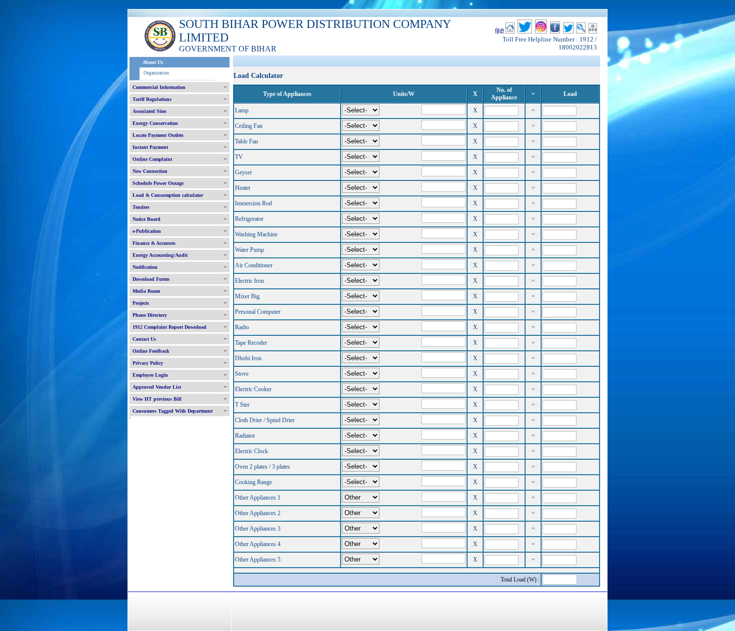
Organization (156, 72)
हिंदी (499, 31)
